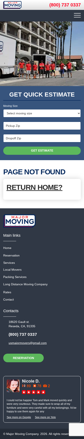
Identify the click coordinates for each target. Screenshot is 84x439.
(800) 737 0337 (65, 5)
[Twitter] (28, 368)
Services (9, 262)
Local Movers (12, 269)
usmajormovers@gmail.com (28, 343)
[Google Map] (14, 368)
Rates (7, 292)
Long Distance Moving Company (25, 284)
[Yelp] (6, 368)
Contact (8, 299)
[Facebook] (35, 368)
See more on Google (19, 417)
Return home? (34, 187)
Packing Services (14, 277)
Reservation (11, 255)
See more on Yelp (45, 417)
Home (7, 248)
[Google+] (21, 368)
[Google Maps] (28, 386)
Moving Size (10, 105)
